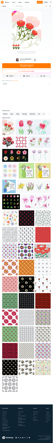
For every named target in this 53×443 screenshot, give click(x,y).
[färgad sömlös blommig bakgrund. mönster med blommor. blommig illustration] (43, 218)
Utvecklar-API (5, 422)
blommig (24, 114)
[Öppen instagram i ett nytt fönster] (18, 437)
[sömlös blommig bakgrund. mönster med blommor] (10, 235)
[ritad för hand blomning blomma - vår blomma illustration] (33, 127)
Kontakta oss (35, 414)
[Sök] (46, 6)
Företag (4, 418)
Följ (35, 60)
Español (47, 413)
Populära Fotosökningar (21, 421)
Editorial (27, 2)
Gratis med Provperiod (26, 65)
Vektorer (7, 2)
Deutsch (47, 418)
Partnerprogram (21, 416)
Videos (20, 2)
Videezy (4, 416)
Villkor (40, 438)
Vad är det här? (15, 80)
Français (47, 420)
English (46, 411)
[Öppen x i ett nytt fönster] (27, 437)
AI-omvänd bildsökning (5, 424)
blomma (5, 114)
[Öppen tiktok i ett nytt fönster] (25, 437)
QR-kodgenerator (6, 430)
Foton (13, 2)
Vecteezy (4, 413)
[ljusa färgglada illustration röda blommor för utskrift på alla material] (8, 127)
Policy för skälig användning (43, 439)
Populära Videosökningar (21, 425)
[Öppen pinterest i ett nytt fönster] (22, 437)
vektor (17, 114)
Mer (46, 421)
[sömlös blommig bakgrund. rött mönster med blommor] (43, 235)
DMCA (19, 413)
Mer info (5, 83)
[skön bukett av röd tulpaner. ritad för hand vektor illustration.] (8, 142)
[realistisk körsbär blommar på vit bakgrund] (40, 155)
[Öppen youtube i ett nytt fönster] (29, 437)
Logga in (46, 2)
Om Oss (34, 417)
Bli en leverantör (35, 419)
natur (11, 114)
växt (44, 114)
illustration (32, 114)
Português (47, 416)
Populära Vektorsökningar (21, 418)
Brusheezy (4, 411)
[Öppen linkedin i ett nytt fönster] (20, 437)
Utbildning (4, 420)
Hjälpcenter (35, 411)
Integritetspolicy (46, 438)
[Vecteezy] (2, 2)
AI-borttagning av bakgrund (6, 427)
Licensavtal (20, 411)
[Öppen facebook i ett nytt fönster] (16, 437)
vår (39, 114)
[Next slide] (47, 114)
